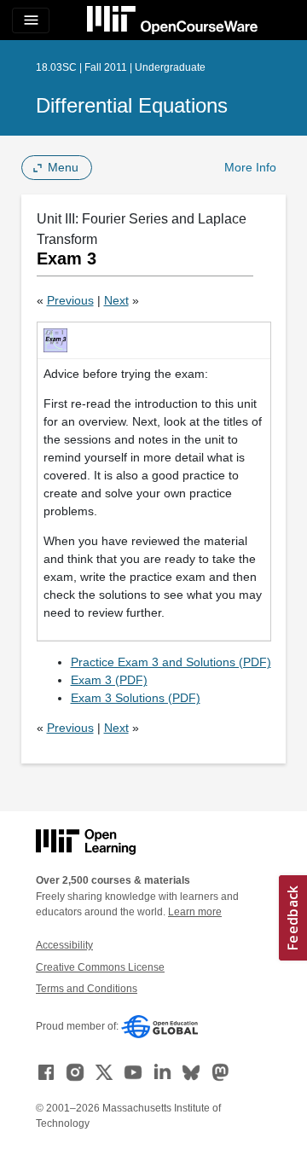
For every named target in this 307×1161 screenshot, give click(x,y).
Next (116, 300)
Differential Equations (132, 105)
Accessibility (64, 945)
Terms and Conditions (86, 989)
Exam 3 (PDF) (109, 680)
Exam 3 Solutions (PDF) (135, 698)
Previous (70, 300)
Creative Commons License (100, 967)
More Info (250, 167)
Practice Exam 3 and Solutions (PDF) (171, 662)
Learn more (195, 912)
